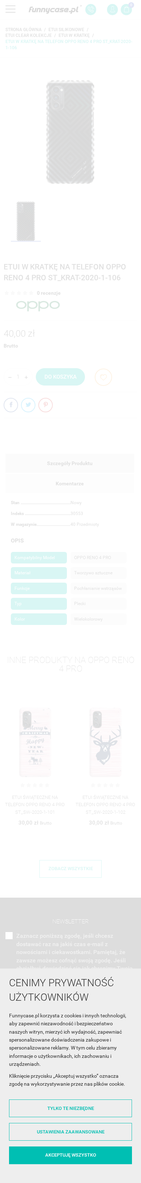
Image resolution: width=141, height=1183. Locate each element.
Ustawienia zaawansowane (70, 1132)
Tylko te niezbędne (70, 1108)
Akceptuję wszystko (70, 1155)
